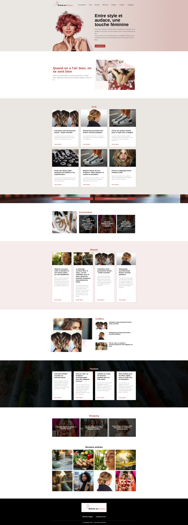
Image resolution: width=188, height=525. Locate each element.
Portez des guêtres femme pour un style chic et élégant (126, 224)
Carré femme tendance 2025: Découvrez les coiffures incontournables (94, 427)
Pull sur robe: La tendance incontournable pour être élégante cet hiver (120, 344)
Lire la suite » (58, 144)
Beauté (97, 5)
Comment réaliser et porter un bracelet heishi (107, 224)
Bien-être (105, 5)
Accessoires (82, 5)
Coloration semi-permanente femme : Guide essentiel (104, 270)
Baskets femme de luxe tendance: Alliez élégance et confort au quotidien (93, 172)
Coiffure (113, 5)
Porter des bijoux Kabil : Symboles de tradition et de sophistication (64, 172)
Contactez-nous (101, 516)
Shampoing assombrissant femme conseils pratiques (119, 333)
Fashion (121, 5)
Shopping (131, 5)
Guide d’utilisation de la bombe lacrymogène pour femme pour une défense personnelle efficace (88, 224)
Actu (90, 5)
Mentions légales (87, 516)
